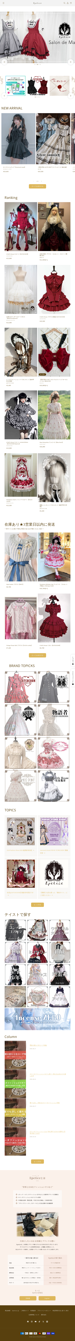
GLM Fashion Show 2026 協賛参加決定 (19, 850)
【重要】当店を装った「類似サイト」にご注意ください (54, 894)
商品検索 (7, 1310)
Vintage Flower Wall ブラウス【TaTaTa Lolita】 (19, 645)
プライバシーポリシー (44, 1310)
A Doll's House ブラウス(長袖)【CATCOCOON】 (52, 317)
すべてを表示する (37, 186)
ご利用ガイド (25, 1310)
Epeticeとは (15, 1310)
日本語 (28, 1298)
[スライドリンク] (15, 86)
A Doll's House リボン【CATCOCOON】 (50, 645)
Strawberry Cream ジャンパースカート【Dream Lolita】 (19, 500)
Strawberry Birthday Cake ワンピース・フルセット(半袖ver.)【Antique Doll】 (54, 585)
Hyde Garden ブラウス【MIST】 (15, 584)
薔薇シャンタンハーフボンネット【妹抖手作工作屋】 (53, 505)
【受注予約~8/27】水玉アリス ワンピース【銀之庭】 (52, 167)
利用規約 (33, 1310)
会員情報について (34, 1315)
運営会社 (43, 1315)
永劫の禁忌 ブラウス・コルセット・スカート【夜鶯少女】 (53, 254)
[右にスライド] (42, 181)
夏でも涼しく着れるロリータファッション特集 (45, 1103)
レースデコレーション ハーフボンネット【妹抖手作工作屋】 (20, 380)
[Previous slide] (4, 62)
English (47, 1298)
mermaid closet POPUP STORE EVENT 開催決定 (54, 851)
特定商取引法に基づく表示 (61, 1310)
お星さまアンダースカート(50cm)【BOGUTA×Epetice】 (15, 317)
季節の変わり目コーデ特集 (38, 1045)
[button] (3, 3)
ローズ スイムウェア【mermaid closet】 (14, 167)
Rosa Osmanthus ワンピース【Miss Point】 (51, 442)
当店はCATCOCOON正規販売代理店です (20, 893)
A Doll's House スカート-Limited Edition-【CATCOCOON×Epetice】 (17, 443)
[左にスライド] (33, 181)
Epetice (34, 1336)
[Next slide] (71, 62)
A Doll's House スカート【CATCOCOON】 (17, 254)
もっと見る (37, 905)
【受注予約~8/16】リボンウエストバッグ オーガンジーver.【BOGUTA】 (54, 380)
